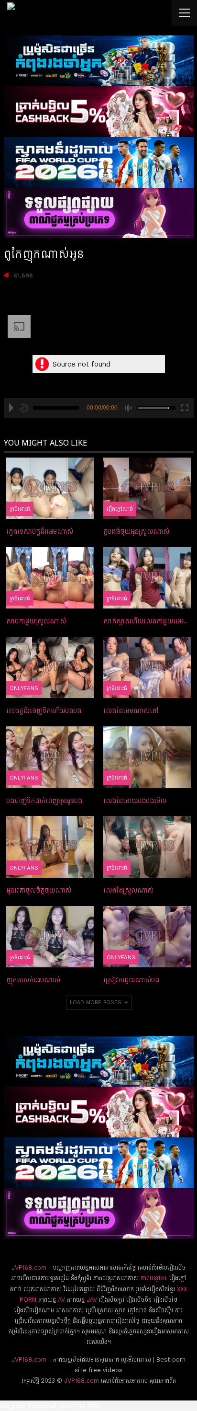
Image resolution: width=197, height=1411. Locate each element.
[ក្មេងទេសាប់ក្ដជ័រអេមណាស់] (50, 488)
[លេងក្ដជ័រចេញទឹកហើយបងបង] (50, 667)
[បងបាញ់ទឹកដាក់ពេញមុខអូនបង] (50, 757)
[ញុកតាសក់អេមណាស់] (50, 936)
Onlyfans (24, 688)
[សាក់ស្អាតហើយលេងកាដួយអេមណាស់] (147, 577)
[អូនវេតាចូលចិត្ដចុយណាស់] (50, 846)
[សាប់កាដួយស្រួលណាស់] (50, 577)
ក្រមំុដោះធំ (20, 508)
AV (61, 1299)
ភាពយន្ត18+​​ (154, 1278)
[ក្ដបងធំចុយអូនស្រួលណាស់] (147, 488)
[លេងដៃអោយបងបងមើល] (147, 757)
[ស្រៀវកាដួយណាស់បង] (147, 936)
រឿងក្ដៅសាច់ (120, 508)
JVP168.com (28, 1267)
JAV (91, 1299)
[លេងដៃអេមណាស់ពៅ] (147, 667)
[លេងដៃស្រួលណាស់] (147, 846)
